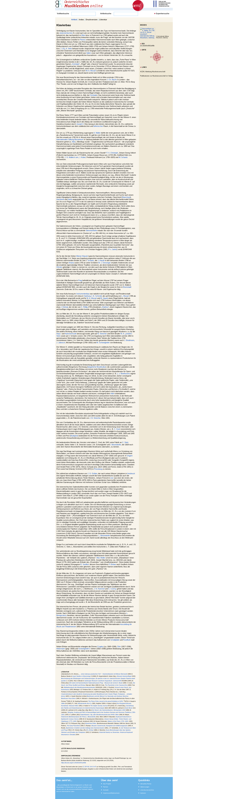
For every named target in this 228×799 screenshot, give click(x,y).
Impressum (107, 793)
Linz (112, 478)
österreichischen (66, 33)
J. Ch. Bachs (112, 80)
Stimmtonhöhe (91, 230)
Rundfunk (127, 640)
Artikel (74, 19)
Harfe (70, 199)
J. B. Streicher (95, 418)
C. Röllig (84, 307)
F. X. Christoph (112, 153)
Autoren (143, 793)
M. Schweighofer (103, 343)
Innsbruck (131, 473)
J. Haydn (101, 260)
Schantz (91, 260)
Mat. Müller (101, 558)
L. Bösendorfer (104, 536)
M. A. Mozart (92, 298)
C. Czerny (112, 589)
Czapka (100, 646)
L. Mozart (125, 296)
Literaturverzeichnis (147, 790)
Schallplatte (114, 640)
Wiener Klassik (82, 256)
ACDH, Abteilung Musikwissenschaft (152, 71)
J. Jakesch (60, 343)
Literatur (103, 19)
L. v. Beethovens (123, 374)
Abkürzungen (144, 787)
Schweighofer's (84, 649)
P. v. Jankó (112, 249)
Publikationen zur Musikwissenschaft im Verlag (156, 76)
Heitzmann (60, 649)
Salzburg (87, 296)
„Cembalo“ (75, 64)
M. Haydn (104, 298)
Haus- (58, 334)
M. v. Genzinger (104, 263)
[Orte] (156, 63)
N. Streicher (102, 334)
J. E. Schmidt (96, 296)
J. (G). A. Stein (66, 49)
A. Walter (97, 133)
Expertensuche (162, 13)
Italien (88, 53)
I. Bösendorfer (115, 445)
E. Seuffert (85, 564)
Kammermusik (70, 334)
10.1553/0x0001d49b (147, 46)
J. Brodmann (129, 340)
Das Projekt (107, 784)
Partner (105, 787)
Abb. (73, 142)
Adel (112, 394)
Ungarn (130, 456)
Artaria (71, 263)
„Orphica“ (105, 307)
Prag (80, 280)
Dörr (119, 646)
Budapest (74, 436)
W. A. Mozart (91, 71)
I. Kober (83, 157)
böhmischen (98, 126)
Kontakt (106, 790)
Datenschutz (115, 793)
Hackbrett (60, 199)
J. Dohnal (64, 307)
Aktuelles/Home (145, 784)
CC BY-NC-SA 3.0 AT (89, 767)
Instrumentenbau (82, 294)
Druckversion (91, 19)
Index (81, 19)
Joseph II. (80, 124)
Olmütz (59, 267)
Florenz (83, 40)
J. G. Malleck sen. (72, 157)
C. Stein (125, 442)
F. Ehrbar (112, 564)
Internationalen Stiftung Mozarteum (69, 139)
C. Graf (117, 429)
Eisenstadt (127, 287)
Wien (83, 35)
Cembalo (93, 95)
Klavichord (126, 197)
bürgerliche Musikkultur (97, 367)
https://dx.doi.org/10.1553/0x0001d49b (73, 763)
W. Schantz (123, 157)
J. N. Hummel (99, 589)
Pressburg (98, 469)
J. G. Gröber (92, 473)
